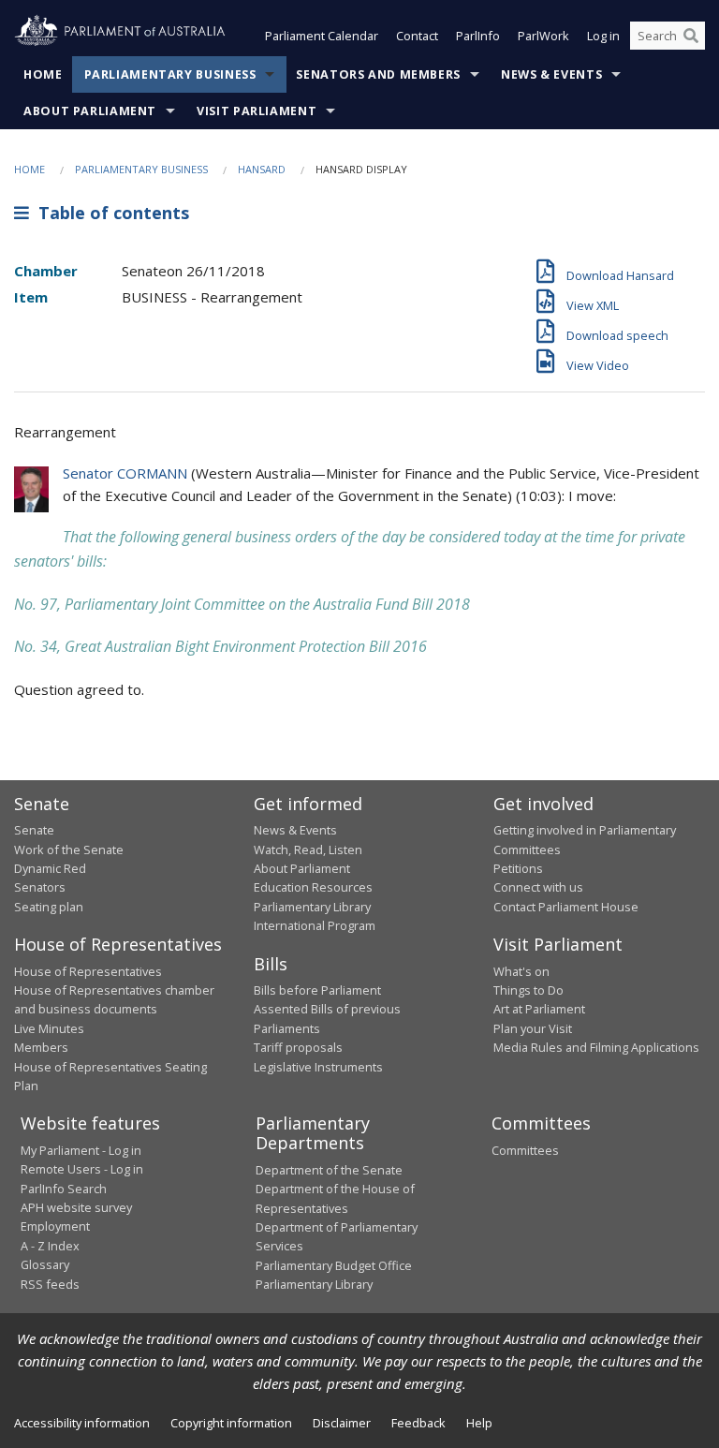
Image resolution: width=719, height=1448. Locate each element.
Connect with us (538, 887)
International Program (314, 925)
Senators (40, 887)
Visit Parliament (256, 111)
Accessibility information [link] (82, 1422)
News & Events (551, 74)
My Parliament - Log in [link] (81, 1150)
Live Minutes (49, 1028)
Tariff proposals (298, 1047)
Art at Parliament (539, 1008)
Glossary (45, 1264)
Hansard (262, 169)
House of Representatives (88, 971)
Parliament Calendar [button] (321, 35)
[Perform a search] (691, 36)
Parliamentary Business (170, 74)
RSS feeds (50, 1284)
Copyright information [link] (231, 1422)
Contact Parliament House (565, 906)
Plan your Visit (532, 1028)
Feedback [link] (418, 1422)
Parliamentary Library (312, 906)
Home (43, 74)
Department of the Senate (329, 1169)
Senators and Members (378, 74)
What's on (521, 971)
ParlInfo (478, 35)
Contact (417, 35)
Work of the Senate (69, 849)
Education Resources (313, 887)
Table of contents (109, 212)
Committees (525, 1150)
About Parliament (89, 111)
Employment (55, 1226)
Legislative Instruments (318, 1066)
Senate (34, 829)
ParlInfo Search (64, 1188)
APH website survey (76, 1207)
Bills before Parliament (317, 990)
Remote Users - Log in (82, 1168)
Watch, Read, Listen (308, 849)
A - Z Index (50, 1245)
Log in (603, 35)
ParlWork (543, 35)
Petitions (518, 868)
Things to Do (528, 990)
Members (41, 1047)
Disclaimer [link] (342, 1422)
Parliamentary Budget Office (334, 1265)
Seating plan (48, 906)
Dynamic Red (50, 868)
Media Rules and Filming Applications (596, 1047)
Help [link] (479, 1422)
